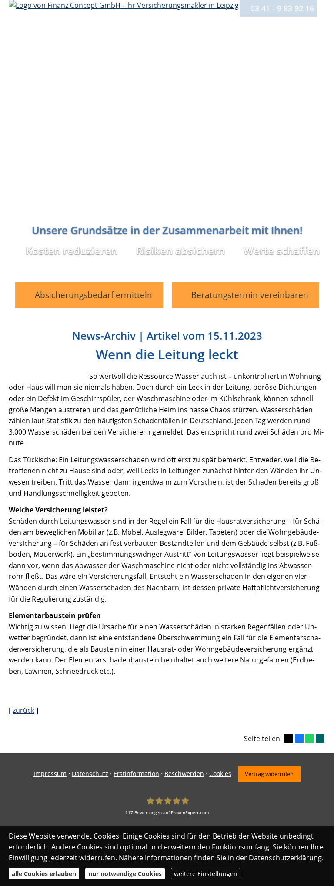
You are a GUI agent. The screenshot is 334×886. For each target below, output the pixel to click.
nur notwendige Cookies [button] (125, 873)
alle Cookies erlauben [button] (44, 873)
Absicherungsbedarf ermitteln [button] (93, 295)
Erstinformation (136, 773)
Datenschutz (90, 773)
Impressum (50, 773)
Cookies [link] (220, 773)
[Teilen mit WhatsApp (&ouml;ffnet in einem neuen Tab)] (309, 738)
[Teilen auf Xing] (320, 738)
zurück (23, 710)
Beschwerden (184, 773)
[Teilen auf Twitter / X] (288, 738)
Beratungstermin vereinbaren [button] (249, 295)
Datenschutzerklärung (285, 858)
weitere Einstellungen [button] (205, 873)
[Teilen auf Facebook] (299, 738)
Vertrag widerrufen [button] (269, 774)
